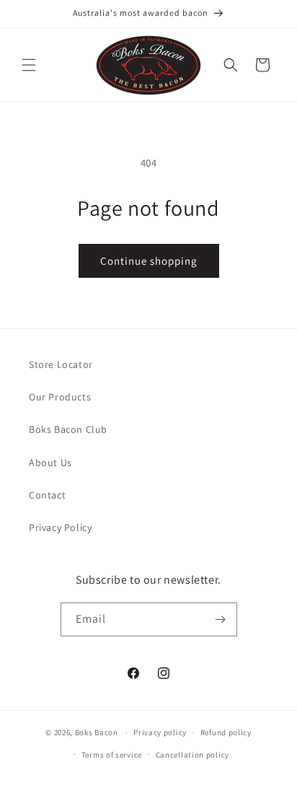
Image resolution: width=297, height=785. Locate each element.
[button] (29, 65)
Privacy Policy (60, 527)
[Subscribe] (220, 619)
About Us (50, 462)
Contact (47, 494)
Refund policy (226, 732)
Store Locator (61, 364)
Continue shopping (149, 261)
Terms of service (111, 755)
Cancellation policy (192, 755)
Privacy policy (160, 732)
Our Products (60, 396)
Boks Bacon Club (68, 429)
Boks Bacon (96, 732)
